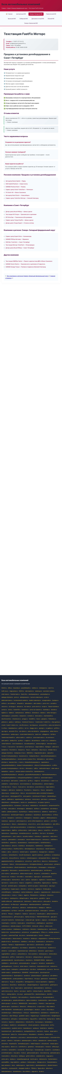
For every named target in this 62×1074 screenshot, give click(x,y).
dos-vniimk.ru (26, 1071)
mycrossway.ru (39, 1022)
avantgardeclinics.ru (30, 1031)
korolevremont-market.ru (21, 700)
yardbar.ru (23, 1062)
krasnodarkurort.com (43, 966)
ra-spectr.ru (48, 1050)
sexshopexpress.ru (34, 694)
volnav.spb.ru (44, 910)
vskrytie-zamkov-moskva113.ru (24, 771)
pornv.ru (16, 697)
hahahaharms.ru (12, 728)
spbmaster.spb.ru (55, 1053)
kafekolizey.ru (33, 951)
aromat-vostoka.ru (7, 929)
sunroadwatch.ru (22, 1025)
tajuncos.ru (12, 821)
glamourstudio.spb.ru (33, 1053)
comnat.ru (52, 910)
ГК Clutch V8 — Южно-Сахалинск (16, 192)
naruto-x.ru (24, 802)
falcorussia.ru (13, 870)
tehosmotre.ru (6, 734)
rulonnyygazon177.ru (16, 796)
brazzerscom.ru (23, 756)
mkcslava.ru (5, 864)
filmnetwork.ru (34, 895)
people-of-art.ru (6, 941)
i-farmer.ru (41, 1003)
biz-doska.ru (50, 833)
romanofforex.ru (30, 923)
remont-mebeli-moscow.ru (33, 839)
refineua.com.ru (31, 1006)
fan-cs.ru (56, 969)
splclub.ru (47, 821)
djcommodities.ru (47, 815)
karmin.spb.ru (34, 1059)
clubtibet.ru (24, 941)
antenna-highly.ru (41, 743)
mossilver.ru (26, 938)
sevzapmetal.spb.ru (48, 997)
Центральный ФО (21, 14)
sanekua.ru (36, 1028)
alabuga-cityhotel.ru (7, 697)
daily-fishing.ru (13, 1015)
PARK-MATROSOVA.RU (43, 917)
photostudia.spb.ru (24, 963)
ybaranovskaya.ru (36, 975)
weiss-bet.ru (53, 836)
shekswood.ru (43, 1059)
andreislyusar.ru (15, 802)
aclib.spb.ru (14, 1019)
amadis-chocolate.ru (7, 867)
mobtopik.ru (14, 969)
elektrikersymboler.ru (35, 904)
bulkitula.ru (18, 722)
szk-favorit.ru (50, 941)
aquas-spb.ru (54, 1031)
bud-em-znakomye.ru (36, 697)
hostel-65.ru (16, 709)
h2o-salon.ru (5, 898)
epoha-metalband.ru (27, 892)
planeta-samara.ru (12, 811)
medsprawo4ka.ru (34, 756)
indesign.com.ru (41, 1062)
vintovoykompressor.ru (21, 864)
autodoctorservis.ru (24, 870)
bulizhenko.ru (44, 1012)
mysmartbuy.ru (23, 811)
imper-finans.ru (29, 978)
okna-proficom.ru (14, 858)
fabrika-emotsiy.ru (30, 917)
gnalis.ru (11, 722)
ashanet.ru (45, 811)
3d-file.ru (53, 734)
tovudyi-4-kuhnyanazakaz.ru (10, 756)
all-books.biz (45, 1043)
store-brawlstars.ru (17, 743)
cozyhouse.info (13, 1068)
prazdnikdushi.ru (26, 688)
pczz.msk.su (22, 1037)
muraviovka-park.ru (33, 842)
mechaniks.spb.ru (18, 1009)
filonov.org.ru (29, 1050)
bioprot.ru (11, 1022)
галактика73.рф (13, 935)
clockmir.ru (41, 1034)
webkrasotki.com (18, 901)
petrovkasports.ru (21, 821)
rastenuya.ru (38, 691)
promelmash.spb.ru (7, 1053)
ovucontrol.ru (5, 827)
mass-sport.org (50, 1003)
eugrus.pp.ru (37, 876)
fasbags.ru (48, 746)
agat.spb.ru (54, 917)
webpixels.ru (13, 1037)
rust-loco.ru (31, 889)
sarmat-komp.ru (48, 864)
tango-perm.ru (34, 898)
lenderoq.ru (34, 938)
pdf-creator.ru (6, 904)
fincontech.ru (13, 750)
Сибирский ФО (24, 18)
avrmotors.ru (25, 932)
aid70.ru (12, 957)
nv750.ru (55, 815)
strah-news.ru (5, 694)
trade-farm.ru (53, 811)
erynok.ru (23, 858)
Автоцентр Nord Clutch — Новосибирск (17, 195)
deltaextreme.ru (20, 1022)
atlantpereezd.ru (24, 697)
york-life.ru (54, 821)
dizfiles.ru (37, 808)
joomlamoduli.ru (6, 1028)
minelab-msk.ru (52, 750)
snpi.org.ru (52, 886)
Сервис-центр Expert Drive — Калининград (18, 236)
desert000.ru (47, 991)
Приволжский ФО (51, 14)
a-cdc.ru (46, 697)
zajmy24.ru (50, 753)
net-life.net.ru (48, 870)
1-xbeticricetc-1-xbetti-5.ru (42, 722)
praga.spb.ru (5, 870)
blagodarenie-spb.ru (40, 753)
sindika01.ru (53, 740)
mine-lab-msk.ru (51, 743)
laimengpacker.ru (30, 982)
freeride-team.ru (15, 694)
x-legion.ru (27, 740)
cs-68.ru (54, 765)
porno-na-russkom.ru (36, 709)
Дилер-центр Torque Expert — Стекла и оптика (20, 223)
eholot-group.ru (6, 1003)
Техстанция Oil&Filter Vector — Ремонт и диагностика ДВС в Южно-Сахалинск (29, 261)
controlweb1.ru (45, 873)
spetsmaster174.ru (29, 994)
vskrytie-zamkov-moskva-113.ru (26, 759)
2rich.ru (10, 709)
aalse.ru (4, 799)
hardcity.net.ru (22, 985)
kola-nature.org (44, 1053)
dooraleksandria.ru (29, 743)
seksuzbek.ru (28, 703)
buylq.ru (46, 1031)
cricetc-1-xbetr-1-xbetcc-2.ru (10, 725)
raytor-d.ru (38, 734)
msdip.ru (4, 852)
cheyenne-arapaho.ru (36, 997)
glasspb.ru (44, 719)
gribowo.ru (5, 722)
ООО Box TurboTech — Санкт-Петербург (18, 242)
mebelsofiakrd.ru (35, 1012)
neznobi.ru (54, 709)
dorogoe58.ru (20, 982)
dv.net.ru (41, 1071)
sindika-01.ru (13, 740)
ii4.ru (12, 988)
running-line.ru (6, 889)
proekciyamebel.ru (18, 978)
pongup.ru (25, 719)
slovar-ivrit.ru (32, 824)
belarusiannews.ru (7, 1071)
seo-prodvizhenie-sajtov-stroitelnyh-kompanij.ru (40, 793)
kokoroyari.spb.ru (7, 938)
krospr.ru (44, 706)
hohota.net (35, 926)
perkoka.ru (28, 799)
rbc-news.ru (27, 706)
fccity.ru (23, 1053)
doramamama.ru (22, 842)
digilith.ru (14, 830)
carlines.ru (4, 944)
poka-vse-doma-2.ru (54, 725)
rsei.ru (13, 1065)
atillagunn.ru (45, 734)
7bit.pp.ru (10, 913)
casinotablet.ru (12, 839)
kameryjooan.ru (43, 954)
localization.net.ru (45, 1015)
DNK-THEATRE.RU (7, 1009)
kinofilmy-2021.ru (18, 848)
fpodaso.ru (55, 700)
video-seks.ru (55, 768)
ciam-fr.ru (51, 688)
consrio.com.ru (14, 883)
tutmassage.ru (42, 867)
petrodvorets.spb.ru (32, 1037)
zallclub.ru (23, 907)
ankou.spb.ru (47, 901)
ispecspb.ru (34, 879)
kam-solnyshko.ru (23, 997)
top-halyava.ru (34, 725)
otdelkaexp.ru (17, 929)
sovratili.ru (53, 703)
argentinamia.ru (19, 799)
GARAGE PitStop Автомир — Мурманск (17, 239)
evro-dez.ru (25, 805)
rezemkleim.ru (34, 852)
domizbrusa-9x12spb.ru (39, 796)
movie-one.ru (36, 799)
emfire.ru (4, 703)
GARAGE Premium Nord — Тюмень (16, 186)
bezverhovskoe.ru (19, 960)
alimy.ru (41, 926)
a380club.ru (10, 799)
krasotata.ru (16, 688)
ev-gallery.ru (49, 728)
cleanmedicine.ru (22, 824)
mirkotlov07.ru (30, 1022)
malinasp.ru (43, 895)
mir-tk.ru (22, 768)
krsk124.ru (13, 923)
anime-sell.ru (5, 1059)
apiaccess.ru (47, 957)
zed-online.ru (49, 759)
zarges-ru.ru (55, 858)
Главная (4, 8)
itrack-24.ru (24, 694)
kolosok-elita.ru (51, 879)
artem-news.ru (24, 966)
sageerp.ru (51, 982)
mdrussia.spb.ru (39, 1046)
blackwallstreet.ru (39, 988)
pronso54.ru (14, 716)
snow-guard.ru (27, 796)
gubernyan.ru (54, 985)
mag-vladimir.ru (14, 1062)
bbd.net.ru (33, 929)
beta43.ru (51, 1028)
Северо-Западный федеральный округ (17, 8)
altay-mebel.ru (50, 1006)
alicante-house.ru (52, 1065)
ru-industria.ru (56, 855)
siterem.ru (4, 951)
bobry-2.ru (14, 1034)
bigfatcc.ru (5, 712)
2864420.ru (30, 753)
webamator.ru (34, 805)
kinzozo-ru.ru (5, 876)
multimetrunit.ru (41, 969)
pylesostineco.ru (22, 954)
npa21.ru (29, 991)
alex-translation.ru (18, 1031)
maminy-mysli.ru (52, 1040)
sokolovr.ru (15, 852)
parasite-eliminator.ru (19, 1000)
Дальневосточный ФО (38, 18)
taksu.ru (40, 830)
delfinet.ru (28, 712)
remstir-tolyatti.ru (50, 848)
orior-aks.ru (32, 941)
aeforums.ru (15, 907)
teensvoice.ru (5, 833)
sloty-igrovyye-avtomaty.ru (18, 827)
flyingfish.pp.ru (56, 1015)
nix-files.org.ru (15, 904)
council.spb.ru (12, 951)
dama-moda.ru (52, 1000)
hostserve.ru (25, 709)
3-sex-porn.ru (11, 746)
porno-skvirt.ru (36, 706)
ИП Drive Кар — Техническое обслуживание (19, 217)
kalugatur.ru (18, 913)
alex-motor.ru (30, 944)
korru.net (4, 886)
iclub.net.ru (41, 951)
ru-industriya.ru (31, 827)
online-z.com (48, 926)
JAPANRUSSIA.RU (7, 978)
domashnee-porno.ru (25, 833)
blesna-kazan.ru (17, 938)
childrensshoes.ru (17, 1012)
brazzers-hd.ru (13, 762)
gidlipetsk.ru (15, 947)
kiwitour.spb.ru (31, 1062)
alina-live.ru (49, 1068)
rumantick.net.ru (54, 1012)
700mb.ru (34, 1068)
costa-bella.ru (29, 876)
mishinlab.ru (46, 709)
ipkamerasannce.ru (41, 1065)
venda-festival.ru (6, 743)
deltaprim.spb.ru (24, 898)
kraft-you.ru (5, 691)
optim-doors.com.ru (7, 991)
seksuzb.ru (21, 774)
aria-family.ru (54, 808)
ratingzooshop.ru (38, 957)
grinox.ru (13, 954)
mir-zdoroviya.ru (42, 947)
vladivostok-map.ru (44, 768)
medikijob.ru (5, 963)
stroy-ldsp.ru (50, 1009)
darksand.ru (34, 750)
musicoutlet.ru (6, 1056)
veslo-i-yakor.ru (17, 836)
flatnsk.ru (11, 944)
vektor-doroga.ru (51, 712)
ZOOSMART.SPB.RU (39, 960)
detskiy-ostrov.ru (37, 901)
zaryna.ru (4, 839)
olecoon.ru (5, 706)
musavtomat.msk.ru (7, 975)
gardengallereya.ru (7, 966)
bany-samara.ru (6, 1065)
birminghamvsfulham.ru (36, 864)
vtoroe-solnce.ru (23, 1034)
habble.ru (11, 712)
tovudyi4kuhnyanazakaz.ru (9, 774)
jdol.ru (9, 852)
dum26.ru (49, 994)
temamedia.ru (48, 1022)
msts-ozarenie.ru (33, 954)
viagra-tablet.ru (39, 746)
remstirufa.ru (5, 842)
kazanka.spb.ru (41, 913)
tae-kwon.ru (5, 883)
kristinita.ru (21, 845)
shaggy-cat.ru (34, 728)
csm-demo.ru (23, 731)
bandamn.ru (5, 750)
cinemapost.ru (43, 688)
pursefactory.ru (32, 802)
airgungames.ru (44, 731)
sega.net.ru (35, 1071)
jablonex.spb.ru (6, 1006)
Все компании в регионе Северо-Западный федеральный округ (28, 276)
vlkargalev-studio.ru (24, 1068)
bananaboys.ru (27, 1028)
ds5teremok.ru (6, 1019)
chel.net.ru (23, 889)
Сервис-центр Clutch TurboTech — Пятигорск (19, 189)
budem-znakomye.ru (35, 700)
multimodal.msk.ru (32, 907)
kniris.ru (35, 1040)
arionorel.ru (5, 1043)
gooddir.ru (42, 898)
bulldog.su (22, 1056)
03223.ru (4, 688)
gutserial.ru (31, 1046)
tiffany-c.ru (44, 932)
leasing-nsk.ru (51, 1019)
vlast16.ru (54, 883)
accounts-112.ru (13, 731)
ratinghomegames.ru (33, 985)
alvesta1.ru (55, 901)
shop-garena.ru (56, 722)
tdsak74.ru (54, 873)
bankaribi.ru (5, 771)
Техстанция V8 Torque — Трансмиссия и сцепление (21, 214)
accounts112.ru (43, 725)
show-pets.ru (38, 716)
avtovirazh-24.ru (55, 1037)
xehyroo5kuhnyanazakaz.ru (48, 756)
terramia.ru (42, 963)
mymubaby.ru (16, 892)
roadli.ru (4, 811)
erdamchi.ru (13, 842)
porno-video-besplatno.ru (44, 824)
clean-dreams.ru (6, 845)
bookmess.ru (15, 1006)
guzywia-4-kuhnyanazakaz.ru (10, 768)
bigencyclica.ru (46, 883)
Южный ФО (51, 18)
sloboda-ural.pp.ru (16, 926)
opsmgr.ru (42, 728)
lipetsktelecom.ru (39, 771)
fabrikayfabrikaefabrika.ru (9, 759)
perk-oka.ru (44, 799)
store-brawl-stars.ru (39, 737)
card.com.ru (32, 913)
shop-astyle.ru (6, 1046)
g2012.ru (21, 728)
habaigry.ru (42, 907)
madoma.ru (5, 821)
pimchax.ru (5, 762)
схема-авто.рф (29, 920)
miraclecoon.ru (16, 719)
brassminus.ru (53, 978)
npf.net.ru (4, 913)
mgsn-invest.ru (30, 1065)
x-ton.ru (4, 818)
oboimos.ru (48, 988)
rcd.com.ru (5, 1022)
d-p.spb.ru (4, 935)
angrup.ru (44, 920)
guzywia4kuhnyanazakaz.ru (33, 774)
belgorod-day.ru (6, 830)
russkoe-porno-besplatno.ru (45, 827)
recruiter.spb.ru (52, 920)
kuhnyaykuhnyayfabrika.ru (25, 777)
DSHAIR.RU (25, 972)
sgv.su (48, 898)
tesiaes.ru (25, 913)
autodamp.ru (28, 815)
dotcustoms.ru (6, 815)
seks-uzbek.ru (37, 703)
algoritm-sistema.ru (37, 855)
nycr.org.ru (23, 991)
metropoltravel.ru (6, 836)
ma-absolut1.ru (43, 805)
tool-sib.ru (33, 969)
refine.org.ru (55, 1046)
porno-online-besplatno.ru (35, 821)
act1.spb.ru (48, 944)
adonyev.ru (20, 706)
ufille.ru (10, 688)
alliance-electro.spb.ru (26, 873)
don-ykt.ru (55, 830)
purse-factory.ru (29, 746)
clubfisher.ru (54, 839)
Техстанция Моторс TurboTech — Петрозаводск (20, 245)
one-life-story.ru (24, 725)
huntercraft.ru (49, 1034)
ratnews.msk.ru (44, 1025)
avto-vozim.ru (6, 873)
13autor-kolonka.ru (53, 706)
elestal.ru (43, 712)
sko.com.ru (22, 935)
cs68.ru (36, 768)
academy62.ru (50, 963)
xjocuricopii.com (45, 972)
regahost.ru (42, 879)
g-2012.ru (56, 728)
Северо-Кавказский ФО (31, 23)
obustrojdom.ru (18, 975)
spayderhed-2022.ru (7, 805)
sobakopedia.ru (6, 910)
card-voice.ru (5, 796)
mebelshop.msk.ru (42, 929)
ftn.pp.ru (12, 982)
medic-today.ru (32, 830)
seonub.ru (51, 852)
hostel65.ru (32, 719)
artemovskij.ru (53, 954)
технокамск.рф (38, 1050)
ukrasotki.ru (20, 703)
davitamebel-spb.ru (32, 935)
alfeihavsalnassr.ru (51, 818)
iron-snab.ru (20, 876)
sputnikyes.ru (46, 904)
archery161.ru (37, 883)
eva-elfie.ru (35, 833)
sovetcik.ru (27, 975)
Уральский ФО (12, 18)
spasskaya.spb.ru (27, 1040)
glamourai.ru (44, 978)
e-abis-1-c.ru (44, 740)
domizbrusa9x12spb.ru (17, 815)
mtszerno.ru (5, 1015)
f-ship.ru (20, 895)
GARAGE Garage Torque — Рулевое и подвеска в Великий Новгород (26, 267)
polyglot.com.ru (6, 947)
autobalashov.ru (19, 861)
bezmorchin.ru (16, 879)
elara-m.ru (45, 861)
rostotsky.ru (37, 836)
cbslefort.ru (13, 1025)
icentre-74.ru (42, 1019)
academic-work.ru (17, 1028)
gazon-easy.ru (49, 951)
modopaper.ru (28, 818)
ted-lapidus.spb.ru (7, 1000)
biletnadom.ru (41, 759)
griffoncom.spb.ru (19, 917)
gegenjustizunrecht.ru (8, 861)
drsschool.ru (29, 960)
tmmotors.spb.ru (34, 972)
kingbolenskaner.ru (20, 944)
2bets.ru (11, 864)
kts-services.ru (50, 737)
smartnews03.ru (48, 716)
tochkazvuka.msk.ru (54, 938)
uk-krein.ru (5, 1050)
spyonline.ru (49, 923)
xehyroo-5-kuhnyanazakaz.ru (42, 765)
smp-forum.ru (53, 929)
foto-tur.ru (43, 833)
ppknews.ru (45, 975)
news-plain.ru (12, 808)
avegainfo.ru (28, 883)
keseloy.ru (13, 1059)
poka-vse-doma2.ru (33, 731)
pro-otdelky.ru (12, 703)
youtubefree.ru (45, 808)
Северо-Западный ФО (36, 14)
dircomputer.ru (30, 845)
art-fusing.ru (5, 1025)
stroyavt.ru (37, 873)
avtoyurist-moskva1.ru (8, 920)
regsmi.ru (26, 895)
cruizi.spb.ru (17, 1040)
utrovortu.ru (28, 861)
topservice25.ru (44, 985)
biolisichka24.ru (13, 855)
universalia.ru (21, 839)
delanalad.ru (29, 808)
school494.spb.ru (6, 892)
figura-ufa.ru (41, 1068)
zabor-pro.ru (5, 982)
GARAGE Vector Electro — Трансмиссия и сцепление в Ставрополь (25, 264)
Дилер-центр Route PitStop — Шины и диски (19, 211)
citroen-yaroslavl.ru (33, 1025)
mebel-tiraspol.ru (35, 1043)
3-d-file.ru (4, 728)
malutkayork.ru (14, 898)
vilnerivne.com (6, 1034)
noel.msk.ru (40, 1031)
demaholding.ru (51, 796)
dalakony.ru (49, 960)
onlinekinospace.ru (32, 858)
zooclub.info (21, 1050)
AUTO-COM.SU (26, 926)
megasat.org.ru (35, 1015)
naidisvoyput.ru (20, 1065)
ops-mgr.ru (5, 731)
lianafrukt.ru (43, 1028)
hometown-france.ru (28, 722)
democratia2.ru (33, 1003)
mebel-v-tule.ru (6, 969)
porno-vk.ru (46, 703)
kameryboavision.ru (7, 917)
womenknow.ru (17, 1071)
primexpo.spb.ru (6, 879)
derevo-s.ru (14, 1046)
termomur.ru (45, 839)
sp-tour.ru (50, 969)
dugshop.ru (38, 889)
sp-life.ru (20, 740)
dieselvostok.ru (56, 892)
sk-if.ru (52, 1025)
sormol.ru (4, 709)
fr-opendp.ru (13, 997)
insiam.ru (21, 883)
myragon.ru (34, 963)
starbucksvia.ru (19, 712)
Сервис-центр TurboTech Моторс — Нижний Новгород (22, 198)
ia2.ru (22, 879)
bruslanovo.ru (52, 947)
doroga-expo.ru (6, 824)
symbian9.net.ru (16, 972)
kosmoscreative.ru (15, 932)
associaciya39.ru (47, 876)
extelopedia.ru (23, 886)
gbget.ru (43, 818)
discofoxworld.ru (6, 719)
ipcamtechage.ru (28, 1009)
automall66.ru (5, 1062)
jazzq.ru (4, 1040)
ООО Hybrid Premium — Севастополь (17, 184)
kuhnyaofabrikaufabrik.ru (9, 765)
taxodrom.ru (5, 985)
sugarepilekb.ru (6, 954)
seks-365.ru (56, 824)
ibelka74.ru (5, 1068)
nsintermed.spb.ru (44, 1037)
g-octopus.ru (52, 799)
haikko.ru (48, 907)
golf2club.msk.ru (6, 907)
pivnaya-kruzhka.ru (7, 848)
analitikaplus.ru (41, 923)
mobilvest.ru (25, 929)
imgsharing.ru (14, 833)
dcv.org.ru (20, 994)
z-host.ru (21, 762)
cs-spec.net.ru (41, 1006)
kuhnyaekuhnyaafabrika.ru (9, 777)
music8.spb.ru (5, 923)
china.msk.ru (14, 1056)
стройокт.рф (5, 1037)
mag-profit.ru (34, 1019)
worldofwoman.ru (46, 842)
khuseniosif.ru (13, 1043)
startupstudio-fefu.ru (44, 858)
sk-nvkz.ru (15, 1003)
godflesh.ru (47, 855)
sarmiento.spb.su (12, 886)
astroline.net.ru (40, 944)
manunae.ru (36, 818)
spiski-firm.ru (37, 861)
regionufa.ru (45, 836)
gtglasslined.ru (6, 988)
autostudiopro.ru (45, 694)
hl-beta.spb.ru (47, 889)
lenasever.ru (23, 716)
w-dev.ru (14, 895)
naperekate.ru (45, 762)
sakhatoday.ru (24, 904)
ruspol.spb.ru (5, 997)
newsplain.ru (10, 818)
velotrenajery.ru (6, 716)
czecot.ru (10, 1040)
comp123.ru (47, 830)
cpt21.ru (28, 879)
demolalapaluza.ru (30, 848)
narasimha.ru (37, 815)
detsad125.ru (32, 947)
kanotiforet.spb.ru (32, 867)
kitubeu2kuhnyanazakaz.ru (32, 762)
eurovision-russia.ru (48, 691)
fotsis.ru (41, 935)
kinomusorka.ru (53, 861)
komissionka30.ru (24, 1019)
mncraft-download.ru (25, 855)
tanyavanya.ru (40, 848)
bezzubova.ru (16, 941)
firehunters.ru (52, 719)
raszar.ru (11, 771)
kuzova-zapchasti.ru (41, 982)
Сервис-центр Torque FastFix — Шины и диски (19, 220)
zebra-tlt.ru (5, 858)
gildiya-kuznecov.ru (52, 913)
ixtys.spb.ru (17, 1053)
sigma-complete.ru (31, 1000)
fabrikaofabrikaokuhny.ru (49, 774)
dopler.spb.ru (5, 957)
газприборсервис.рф (23, 1059)
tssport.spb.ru (19, 988)
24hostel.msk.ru (6, 895)
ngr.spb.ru (37, 892)
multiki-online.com (7, 901)
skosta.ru (37, 1009)
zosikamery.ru (5, 926)
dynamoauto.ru (40, 941)
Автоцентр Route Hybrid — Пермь (16, 181)
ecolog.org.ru (51, 867)
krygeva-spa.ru (15, 889)
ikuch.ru (16, 991)
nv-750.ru (4, 808)
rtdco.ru (22, 793)
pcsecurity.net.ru (24, 969)
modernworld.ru (42, 1000)
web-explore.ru (29, 691)
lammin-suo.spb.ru (33, 886)
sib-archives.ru (36, 740)
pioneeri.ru (57, 864)
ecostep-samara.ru (54, 932)
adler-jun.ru (55, 746)
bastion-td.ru (5, 932)
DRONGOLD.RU (23, 1003)
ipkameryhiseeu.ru (41, 994)
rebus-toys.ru (43, 750)
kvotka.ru (13, 876)
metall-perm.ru (20, 957)
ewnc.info (21, 910)
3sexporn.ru (21, 750)
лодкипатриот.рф (22, 951)
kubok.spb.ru (21, 923)
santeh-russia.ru (6, 972)
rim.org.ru (37, 978)
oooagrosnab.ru (46, 700)
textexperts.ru (48, 845)
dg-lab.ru (38, 920)
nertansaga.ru (21, 808)
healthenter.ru (39, 845)
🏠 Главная (9, 14)
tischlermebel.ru (52, 1059)
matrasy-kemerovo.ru (35, 811)
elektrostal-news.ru (7, 700)
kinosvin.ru (50, 895)
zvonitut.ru (5, 855)
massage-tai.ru (43, 852)
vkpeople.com (42, 1040)
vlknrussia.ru (29, 768)
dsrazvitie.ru (13, 985)
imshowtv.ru (53, 966)
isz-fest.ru (14, 910)
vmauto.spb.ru (54, 1043)
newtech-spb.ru (24, 852)
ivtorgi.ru (55, 991)
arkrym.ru (14, 845)
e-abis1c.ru (29, 737)
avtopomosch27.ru (54, 805)
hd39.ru (58, 1019)
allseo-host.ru (54, 731)
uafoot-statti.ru (20, 737)
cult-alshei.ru (53, 975)
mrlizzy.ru (26, 1012)
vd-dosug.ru (12, 706)
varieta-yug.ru (15, 734)
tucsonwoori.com (6, 1031)
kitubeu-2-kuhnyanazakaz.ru (25, 765)
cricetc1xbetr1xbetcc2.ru (27, 734)
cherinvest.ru (27, 901)
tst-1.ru (27, 728)
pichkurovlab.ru (22, 830)
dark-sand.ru (5, 740)
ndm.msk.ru (28, 957)
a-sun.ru (43, 1009)
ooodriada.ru (56, 1050)
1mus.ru (28, 750)
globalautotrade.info (7, 960)
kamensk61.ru (12, 1050)
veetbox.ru (35, 688)
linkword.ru (23, 1006)
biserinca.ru (32, 966)
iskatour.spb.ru (44, 886)
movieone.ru (17, 805)
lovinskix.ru (30, 716)
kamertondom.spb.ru (37, 870)
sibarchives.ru (5, 802)
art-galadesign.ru (35, 932)
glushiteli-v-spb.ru (24, 1015)
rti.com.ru (16, 966)
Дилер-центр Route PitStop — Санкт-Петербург (20, 248)
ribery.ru (14, 824)
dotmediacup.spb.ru (23, 1043)
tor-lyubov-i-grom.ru (44, 802)
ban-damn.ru (20, 746)
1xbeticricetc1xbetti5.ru (8, 737)
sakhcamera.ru (15, 873)
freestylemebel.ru (52, 1062)
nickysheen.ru (32, 1034)
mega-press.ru (13, 691)
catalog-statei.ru (11, 994)
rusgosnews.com (45, 892)
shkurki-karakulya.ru (20, 867)
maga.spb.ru (49, 1056)
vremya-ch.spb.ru (38, 991)
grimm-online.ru (30, 1056)
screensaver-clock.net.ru (32, 910)
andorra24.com (28, 988)
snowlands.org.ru (6, 1012)
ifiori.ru (4, 994)
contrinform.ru (23, 1046)
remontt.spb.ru (14, 963)
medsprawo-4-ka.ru (19, 753)
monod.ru (48, 1046)
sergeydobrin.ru (42, 938)
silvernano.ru (35, 712)
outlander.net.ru (40, 1056)
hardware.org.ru (19, 920)
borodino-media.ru (28, 836)
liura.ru (38, 719)
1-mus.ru (4, 746)
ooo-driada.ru (24, 947)
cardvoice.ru (19, 818)
